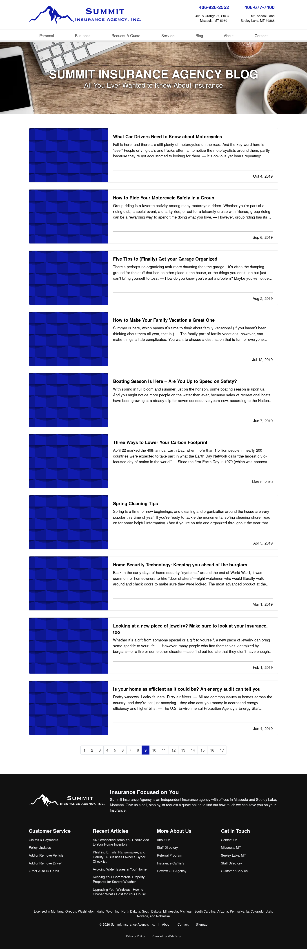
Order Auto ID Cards (44, 870)
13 (183, 750)
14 (193, 750)
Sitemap (201, 924)
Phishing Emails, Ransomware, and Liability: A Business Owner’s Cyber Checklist (119, 857)
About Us (164, 839)
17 (222, 750)
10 (154, 750)
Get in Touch (235, 830)
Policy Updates (40, 847)
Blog (199, 35)
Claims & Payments (43, 839)
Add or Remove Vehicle (46, 855)
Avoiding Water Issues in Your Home (120, 869)
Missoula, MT (231, 847)
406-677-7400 (260, 7)
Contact (261, 35)
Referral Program (169, 855)
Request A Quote (125, 35)
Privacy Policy (135, 936)
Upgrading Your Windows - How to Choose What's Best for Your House (119, 891)
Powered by (166, 936)
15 (202, 750)
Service (167, 35)
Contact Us (229, 839)
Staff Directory (167, 847)
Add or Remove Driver (45, 863)
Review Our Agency (172, 870)
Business (83, 35)
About (229, 35)
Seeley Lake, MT (233, 855)
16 (212, 750)
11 (164, 750)
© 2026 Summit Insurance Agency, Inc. (127, 924)
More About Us (174, 830)
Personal (46, 35)
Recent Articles (110, 830)
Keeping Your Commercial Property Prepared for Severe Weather (119, 879)
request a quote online (184, 804)
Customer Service (50, 830)
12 (173, 750)
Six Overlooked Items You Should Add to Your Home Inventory (121, 842)
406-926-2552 (214, 7)
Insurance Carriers (170, 863)
